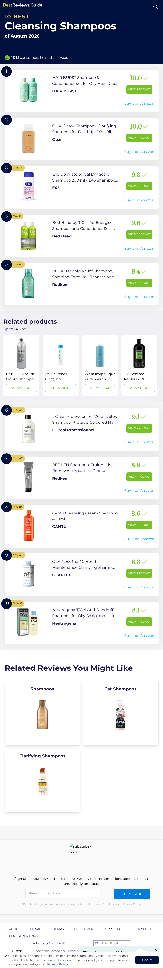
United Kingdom (111, 943)
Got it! (147, 960)
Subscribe (132, 894)
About (14, 929)
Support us (113, 929)
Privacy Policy (57, 964)
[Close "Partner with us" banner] (156, 950)
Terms (58, 929)
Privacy (36, 929)
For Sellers (144, 929)
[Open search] (155, 7)
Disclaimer (83, 929)
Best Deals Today (24, 936)
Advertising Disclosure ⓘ (49, 943)
